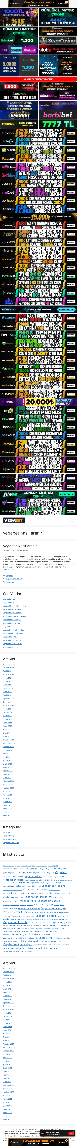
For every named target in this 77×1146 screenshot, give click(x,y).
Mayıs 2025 (7, 678)
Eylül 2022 (7, 778)
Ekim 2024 (7, 692)
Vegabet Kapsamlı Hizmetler (14, 616)
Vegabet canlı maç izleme (16, 893)
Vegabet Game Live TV (12, 647)
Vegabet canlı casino (53, 885)
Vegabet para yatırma (61, 922)
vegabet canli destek (37, 882)
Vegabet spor (38, 931)
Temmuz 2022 (9, 785)
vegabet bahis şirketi (31, 880)
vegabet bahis (59, 877)
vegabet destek (19, 897)
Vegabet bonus (46, 880)
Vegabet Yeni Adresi (11, 843)
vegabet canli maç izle (54, 883)
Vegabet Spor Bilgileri (11, 623)
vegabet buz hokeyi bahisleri (10, 882)
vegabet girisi (57, 897)
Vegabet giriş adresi (49, 900)
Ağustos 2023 (8, 740)
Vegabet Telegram (11, 934)
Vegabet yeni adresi (41, 941)
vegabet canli (24, 883)
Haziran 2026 (8, 668)
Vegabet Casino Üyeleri (12, 640)
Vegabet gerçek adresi (38, 896)
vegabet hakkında (33, 912)
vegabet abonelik (7, 876)
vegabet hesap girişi (46, 912)
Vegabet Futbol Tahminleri (13, 633)
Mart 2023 (7, 757)
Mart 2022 (7, 798)
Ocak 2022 (7, 805)
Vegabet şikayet (25, 948)
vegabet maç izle (62, 916)
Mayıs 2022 (7, 791)
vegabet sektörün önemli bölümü (33, 928)
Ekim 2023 (7, 733)
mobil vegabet (34, 873)
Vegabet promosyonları (13, 928)
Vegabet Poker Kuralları (12, 644)
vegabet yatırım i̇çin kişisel (10, 941)
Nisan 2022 (7, 795)
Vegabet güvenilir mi (15, 912)
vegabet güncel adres (10, 908)
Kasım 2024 (8, 688)
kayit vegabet (21, 872)
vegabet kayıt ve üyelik (28, 916)
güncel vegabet (8, 873)
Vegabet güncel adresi (29, 908)
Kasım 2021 (7, 812)
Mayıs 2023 (7, 750)
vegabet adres (18, 877)
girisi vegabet (41, 868)
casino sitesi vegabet (11, 869)
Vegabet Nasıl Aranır (20, 546)
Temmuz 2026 (9, 664)
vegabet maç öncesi (26, 919)
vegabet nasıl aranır (14, 579)
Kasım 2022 (8, 771)
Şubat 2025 (7, 681)
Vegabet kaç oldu (45, 915)
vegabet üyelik (9, 948)
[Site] (38, 133)
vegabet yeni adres (25, 941)
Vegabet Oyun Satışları (12, 620)
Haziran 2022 (8, 788)
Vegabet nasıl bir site (15, 922)
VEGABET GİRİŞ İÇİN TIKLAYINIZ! (38, 79)
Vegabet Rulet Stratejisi (12, 613)
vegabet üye (65, 944)
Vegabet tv (26, 934)
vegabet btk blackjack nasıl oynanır (63, 880)
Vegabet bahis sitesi (13, 879)
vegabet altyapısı (47, 876)
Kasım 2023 (8, 730)
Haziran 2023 (8, 747)
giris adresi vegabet (27, 869)
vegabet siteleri (47, 928)
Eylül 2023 (7, 736)
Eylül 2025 (7, 671)
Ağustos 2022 (8, 781)
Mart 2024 (7, 716)
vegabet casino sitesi (62, 893)
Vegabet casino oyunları (42, 893)
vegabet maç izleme (11, 919)
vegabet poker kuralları (24, 925)
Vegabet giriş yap (43, 904)
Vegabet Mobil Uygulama (60, 919)
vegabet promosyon (40, 925)
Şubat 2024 (8, 719)
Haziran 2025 (8, 674)
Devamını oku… (9, 569)
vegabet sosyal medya (27, 931)
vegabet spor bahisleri (51, 931)
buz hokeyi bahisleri (41, 866)
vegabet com (8, 897)
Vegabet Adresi (9, 599)
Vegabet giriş (28, 900)
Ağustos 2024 (8, 699)
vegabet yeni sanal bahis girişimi (42, 944)
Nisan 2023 (7, 754)
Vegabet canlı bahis (12, 886)
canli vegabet (53, 866)
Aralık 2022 (7, 767)
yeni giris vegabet (26, 951)
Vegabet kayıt (17, 916)
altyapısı (17, 866)
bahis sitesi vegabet (28, 866)
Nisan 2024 (7, 712)
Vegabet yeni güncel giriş (18, 944)
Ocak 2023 (7, 764)
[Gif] (38, 217)
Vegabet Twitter (47, 937)
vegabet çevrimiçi (56, 944)
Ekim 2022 (7, 774)
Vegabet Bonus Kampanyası (14, 606)
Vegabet (9, 576)
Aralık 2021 (7, 809)
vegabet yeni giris (57, 941)
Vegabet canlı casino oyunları (12, 890)
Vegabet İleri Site (10, 637)
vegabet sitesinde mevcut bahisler (12, 931)
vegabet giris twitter (11, 901)
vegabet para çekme (9, 925)
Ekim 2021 (7, 816)
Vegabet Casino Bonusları (13, 630)
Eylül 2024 (7, 695)
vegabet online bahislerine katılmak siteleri (39, 922)
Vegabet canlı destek (35, 889)
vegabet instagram (61, 912)
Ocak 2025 (7, 685)
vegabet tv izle (32, 938)
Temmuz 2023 (9, 743)
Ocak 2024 (7, 723)
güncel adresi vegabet (57, 869)
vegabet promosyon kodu (59, 925)
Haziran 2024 (8, 705)
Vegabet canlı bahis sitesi (31, 886)
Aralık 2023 (7, 726)
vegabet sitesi (58, 928)
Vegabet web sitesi (63, 938)
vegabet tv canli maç (42, 934)
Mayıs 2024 (7, 709)
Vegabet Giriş (8, 602)
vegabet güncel (59, 905)
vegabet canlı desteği (54, 890)
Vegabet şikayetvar (46, 948)
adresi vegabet (8, 866)
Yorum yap (10, 582)
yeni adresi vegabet (11, 951)
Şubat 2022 (7, 802)
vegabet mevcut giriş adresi (42, 919)
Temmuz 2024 (9, 702)
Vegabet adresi (33, 876)
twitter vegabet (47, 872)
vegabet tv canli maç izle (14, 938)
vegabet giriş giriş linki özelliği (11, 905)
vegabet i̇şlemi (7, 916)
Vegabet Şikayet (9, 839)
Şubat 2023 (8, 760)
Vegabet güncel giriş (53, 908)
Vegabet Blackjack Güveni (13, 609)
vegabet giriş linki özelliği (26, 905)
